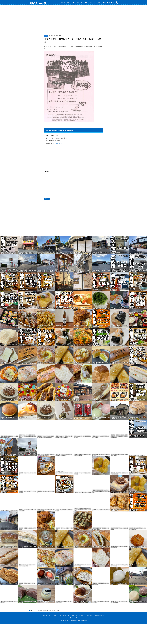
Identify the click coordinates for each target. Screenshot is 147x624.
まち (68, 2)
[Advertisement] (73, 21)
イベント (77, 2)
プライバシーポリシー (89, 615)
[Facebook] (107, 2)
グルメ (82, 2)
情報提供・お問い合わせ (100, 615)
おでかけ (99, 2)
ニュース (72, 2)
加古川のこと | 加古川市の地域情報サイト (71, 620)
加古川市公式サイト (58, 143)
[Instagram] (113, 2)
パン (91, 2)
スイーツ (87, 2)
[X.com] (109, 2)
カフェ (95, 2)
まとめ (104, 2)
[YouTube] (111, 2)
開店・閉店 (63, 2)
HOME (31, 610)
